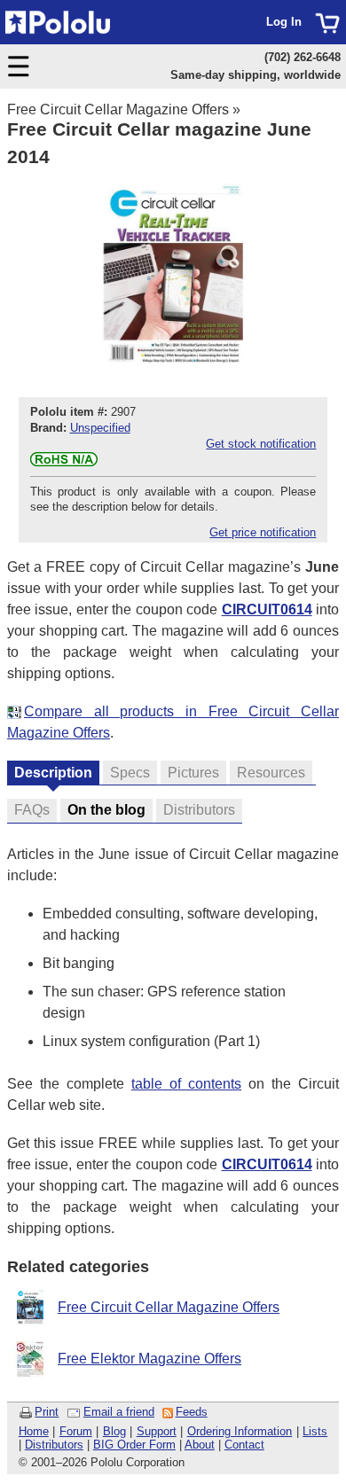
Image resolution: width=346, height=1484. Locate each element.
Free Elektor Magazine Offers (149, 1358)
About (200, 1444)
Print (47, 1411)
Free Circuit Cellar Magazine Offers (118, 109)
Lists (315, 1431)
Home (34, 1431)
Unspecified (100, 427)
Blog (114, 1431)
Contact (244, 1444)
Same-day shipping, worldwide (255, 75)
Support (157, 1431)
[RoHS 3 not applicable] (64, 462)
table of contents (186, 1083)
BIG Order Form (134, 1444)
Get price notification (262, 532)
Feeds (192, 1411)
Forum (75, 1431)
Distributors (54, 1444)
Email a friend (118, 1411)
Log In (284, 21)
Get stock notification (261, 443)
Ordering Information (240, 1431)
